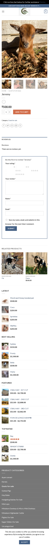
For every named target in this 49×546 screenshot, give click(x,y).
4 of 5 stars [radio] (26, 170)
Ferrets (4, 482)
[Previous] (5, 49)
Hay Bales (6, 495)
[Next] (43, 49)
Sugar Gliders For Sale (10, 522)
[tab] (24, 139)
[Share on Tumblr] (20, 126)
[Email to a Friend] (12, 126)
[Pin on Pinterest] (16, 126)
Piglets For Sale (8, 517)
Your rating (10, 163)
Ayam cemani (7, 477)
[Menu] (3, 11)
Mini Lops (5, 504)
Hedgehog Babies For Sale (12, 499)
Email (7, 209)
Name (8, 199)
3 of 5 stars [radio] (10, 170)
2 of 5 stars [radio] (21, 167)
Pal (3, 278)
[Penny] (36, 263)
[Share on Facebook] (4, 126)
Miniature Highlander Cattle (13, 513)
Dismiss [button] (42, 2)
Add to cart (21, 112)
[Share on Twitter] (8, 126)
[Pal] (12, 263)
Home (4, 91)
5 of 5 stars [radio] (10, 174)
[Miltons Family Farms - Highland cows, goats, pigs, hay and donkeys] (24, 11)
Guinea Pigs (6, 491)
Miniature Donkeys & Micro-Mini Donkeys (18, 508)
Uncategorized (7, 526)
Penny (28, 278)
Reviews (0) (6, 139)
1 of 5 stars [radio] (8, 167)
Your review (10, 179)
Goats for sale (14, 91)
